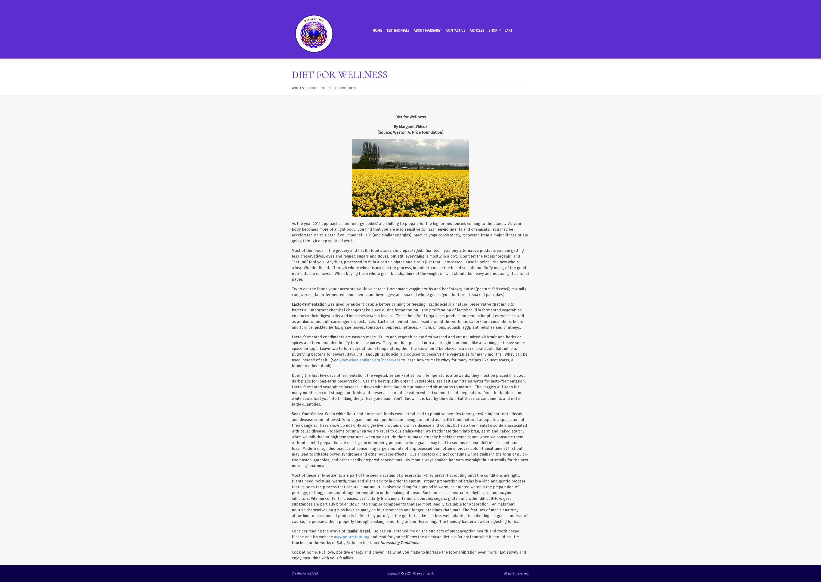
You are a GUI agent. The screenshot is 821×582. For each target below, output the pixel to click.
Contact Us (455, 30)
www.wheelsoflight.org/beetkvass (370, 360)
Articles (477, 30)
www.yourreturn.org (351, 537)
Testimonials (397, 30)
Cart (508, 30)
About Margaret (428, 30)
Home (377, 30)
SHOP (493, 30)
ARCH (525, 5)
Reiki (513, 5)
